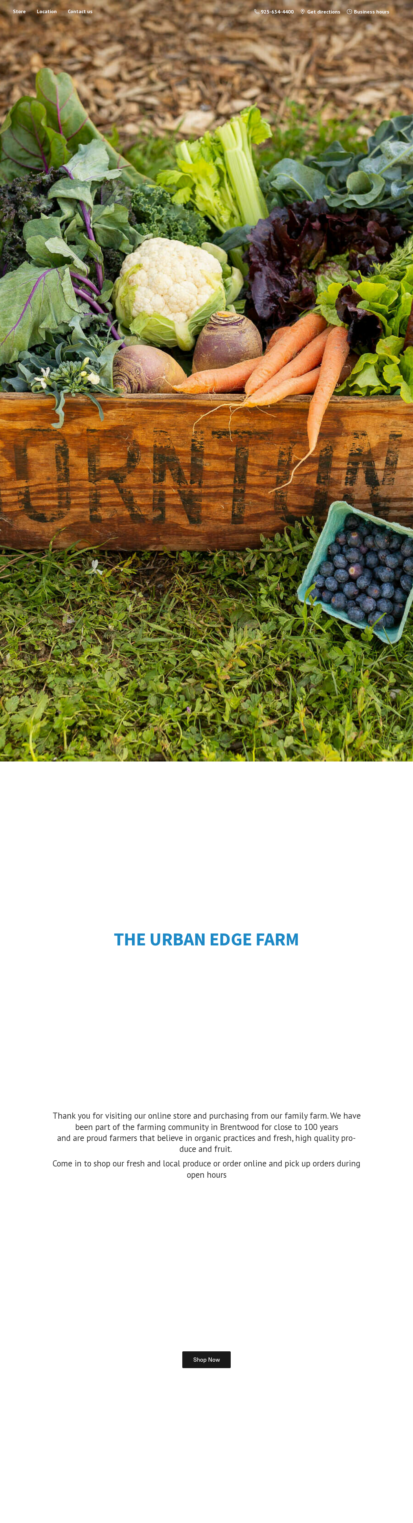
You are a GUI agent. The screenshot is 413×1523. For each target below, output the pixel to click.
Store (19, 11)
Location (47, 11)
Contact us (80, 11)
